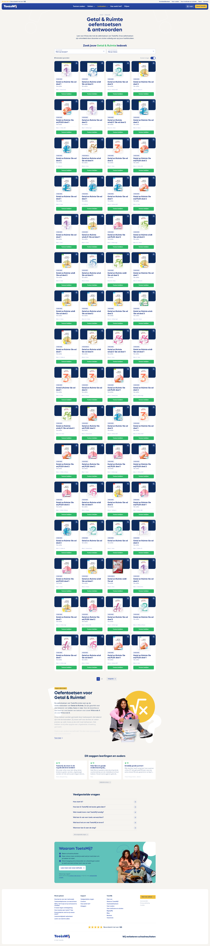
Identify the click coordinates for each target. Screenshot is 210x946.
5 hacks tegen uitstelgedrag (63, 908)
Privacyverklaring (145, 903)
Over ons (109, 899)
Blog (108, 913)
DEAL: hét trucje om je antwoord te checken (65, 904)
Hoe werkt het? (85, 904)
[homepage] (10, 6)
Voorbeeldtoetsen (112, 904)
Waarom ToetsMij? (113, 901)
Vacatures (110, 918)
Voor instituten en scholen (115, 908)
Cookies (142, 905)
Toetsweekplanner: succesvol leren (65, 901)
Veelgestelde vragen (87, 899)
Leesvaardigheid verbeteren (63, 916)
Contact (83, 901)
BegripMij (110, 911)
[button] (80, 51)
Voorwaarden (144, 901)
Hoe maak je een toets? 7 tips (63, 910)
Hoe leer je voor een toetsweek (64, 899)
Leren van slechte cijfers (62, 919)
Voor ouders (110, 906)
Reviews (109, 915)
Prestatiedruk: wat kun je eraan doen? (64, 913)
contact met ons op (75, 875)
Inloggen (83, 906)
